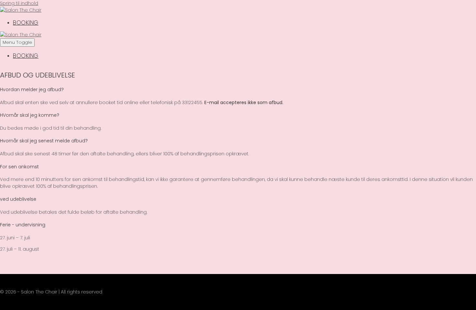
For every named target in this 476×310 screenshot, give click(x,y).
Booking (26, 22)
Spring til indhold (19, 3)
